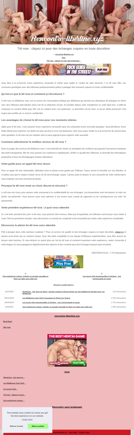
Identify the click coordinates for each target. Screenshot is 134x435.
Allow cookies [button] (38, 426)
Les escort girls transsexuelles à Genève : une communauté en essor (102, 277)
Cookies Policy (84, 432)
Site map (7, 327)
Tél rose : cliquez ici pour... (14, 395)
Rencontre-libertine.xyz (58, 432)
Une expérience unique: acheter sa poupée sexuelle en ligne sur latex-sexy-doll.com (25, 277)
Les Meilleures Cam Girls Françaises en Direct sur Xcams (46, 298)
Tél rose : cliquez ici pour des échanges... (63, 61)
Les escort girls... (10, 389)
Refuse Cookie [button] (16, 426)
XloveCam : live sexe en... (14, 377)
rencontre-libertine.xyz (64, 54)
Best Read (7, 321)
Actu (63, 58)
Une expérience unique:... (14, 400)
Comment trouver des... (13, 424)
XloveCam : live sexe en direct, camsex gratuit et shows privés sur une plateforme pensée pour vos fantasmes (63, 292)
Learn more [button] (27, 419)
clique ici (119, 232)
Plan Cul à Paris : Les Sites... (15, 418)
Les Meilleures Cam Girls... (14, 383)
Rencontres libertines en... (14, 412)
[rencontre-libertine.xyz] (67, 22)
